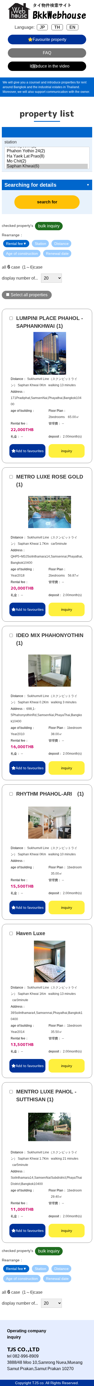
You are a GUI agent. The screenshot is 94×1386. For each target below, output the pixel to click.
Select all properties (29, 295)
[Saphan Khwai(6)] (47, 166)
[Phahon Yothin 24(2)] (47, 151)
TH (57, 27)
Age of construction (22, 253)
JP (42, 27)
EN (72, 27)
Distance (61, 243)
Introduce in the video (49, 66)
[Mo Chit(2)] (47, 161)
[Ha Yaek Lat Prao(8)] (47, 156)
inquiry (66, 451)
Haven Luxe (30, 933)
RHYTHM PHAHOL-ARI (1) (50, 794)
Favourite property (49, 39)
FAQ (47, 53)
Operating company (26, 1331)
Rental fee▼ (16, 243)
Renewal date (57, 253)
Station (40, 243)
